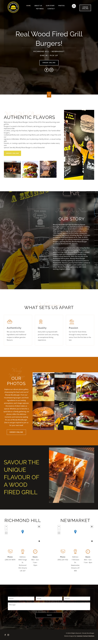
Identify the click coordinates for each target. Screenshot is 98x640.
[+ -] (22, 533)
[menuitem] (28, 5)
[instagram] (51, 70)
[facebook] (47, 70)
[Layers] (39, 526)
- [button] (6, 529)
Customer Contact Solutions (85, 636)
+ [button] (6, 526)
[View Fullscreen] (6, 533)
